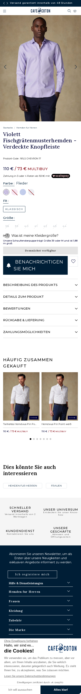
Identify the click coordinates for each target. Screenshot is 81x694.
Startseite (8, 127)
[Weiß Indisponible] (31, 192)
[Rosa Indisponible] (14, 192)
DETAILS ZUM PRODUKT (23, 297)
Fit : (6, 201)
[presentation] (4, 3)
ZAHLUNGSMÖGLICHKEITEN (26, 332)
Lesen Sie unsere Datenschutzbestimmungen (30, 676)
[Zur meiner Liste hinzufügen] (73, 261)
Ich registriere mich (32, 574)
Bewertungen (16, 308)
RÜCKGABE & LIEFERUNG (23, 320)
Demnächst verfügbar (40, 250)
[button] (76, 67)
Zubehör (15, 620)
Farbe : (9, 183)
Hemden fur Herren (26, 127)
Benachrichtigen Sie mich (38, 265)
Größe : (9, 218)
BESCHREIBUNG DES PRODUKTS (30, 285)
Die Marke (17, 630)
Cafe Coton (40, 11)
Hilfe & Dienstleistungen (26, 583)
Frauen (56, 485)
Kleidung (16, 611)
